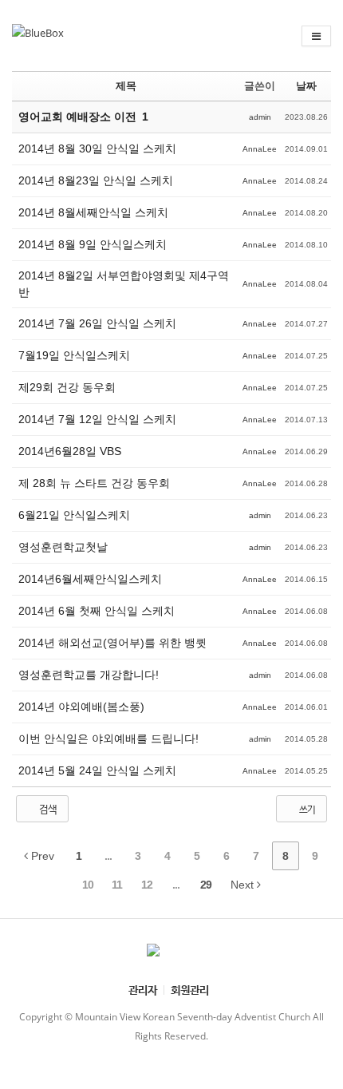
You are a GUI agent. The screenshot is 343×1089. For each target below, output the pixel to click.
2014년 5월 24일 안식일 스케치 (97, 770)
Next (244, 884)
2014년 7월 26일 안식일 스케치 (97, 323)
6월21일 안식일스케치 (74, 515)
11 (117, 884)
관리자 (142, 989)
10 (87, 884)
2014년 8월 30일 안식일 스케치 (97, 148)
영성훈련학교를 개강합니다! (88, 674)
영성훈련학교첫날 (63, 547)
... (108, 855)
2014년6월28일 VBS (69, 451)
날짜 (306, 86)
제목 (126, 86)
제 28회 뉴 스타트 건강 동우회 (94, 483)
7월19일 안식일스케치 (74, 355)
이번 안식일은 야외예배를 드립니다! (108, 738)
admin (260, 117)
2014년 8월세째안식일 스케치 (93, 212)
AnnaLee (259, 149)
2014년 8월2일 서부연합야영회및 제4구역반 (123, 284)
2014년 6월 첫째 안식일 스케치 (96, 610)
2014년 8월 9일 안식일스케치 (92, 244)
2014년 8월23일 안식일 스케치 (95, 180)
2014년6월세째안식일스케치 (90, 578)
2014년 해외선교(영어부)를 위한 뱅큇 (112, 642)
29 (205, 884)
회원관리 (190, 989)
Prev (41, 855)
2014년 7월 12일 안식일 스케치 (97, 419)
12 (146, 884)
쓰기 (306, 809)
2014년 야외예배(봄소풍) (81, 706)
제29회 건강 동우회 (67, 387)
